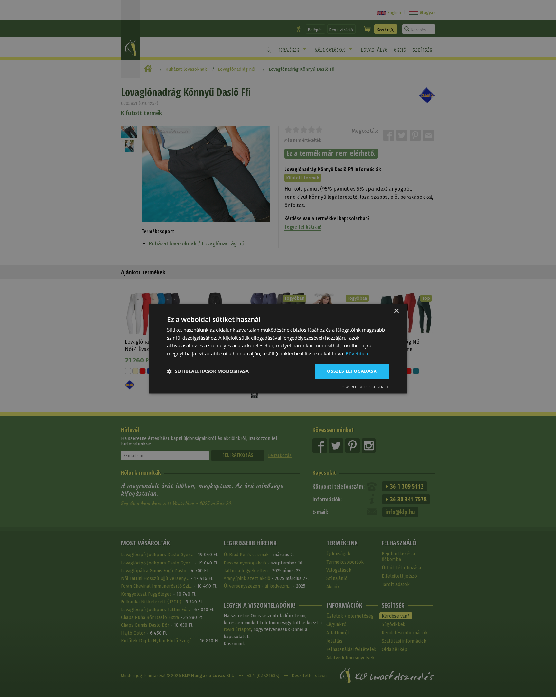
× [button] (396, 311)
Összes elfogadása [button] (352, 371)
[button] (208, 371)
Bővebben (357, 354)
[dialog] (278, 348)
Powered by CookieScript (364, 386)
